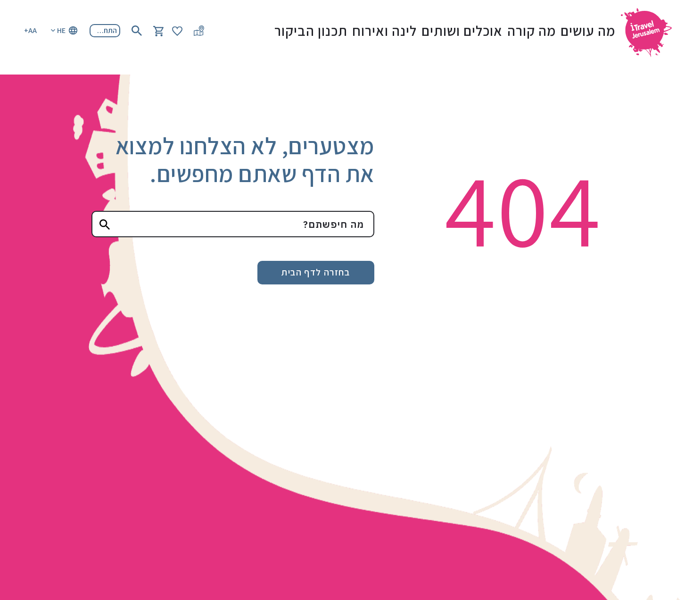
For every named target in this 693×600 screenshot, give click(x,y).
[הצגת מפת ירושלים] (199, 30)
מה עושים (588, 30)
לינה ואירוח (384, 30)
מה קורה (531, 30)
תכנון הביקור (310, 30)
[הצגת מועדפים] (177, 30)
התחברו (105, 30)
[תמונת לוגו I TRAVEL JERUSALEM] (650, 30)
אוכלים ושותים (462, 30)
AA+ (30, 30)
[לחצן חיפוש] (137, 30)
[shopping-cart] (158, 30)
